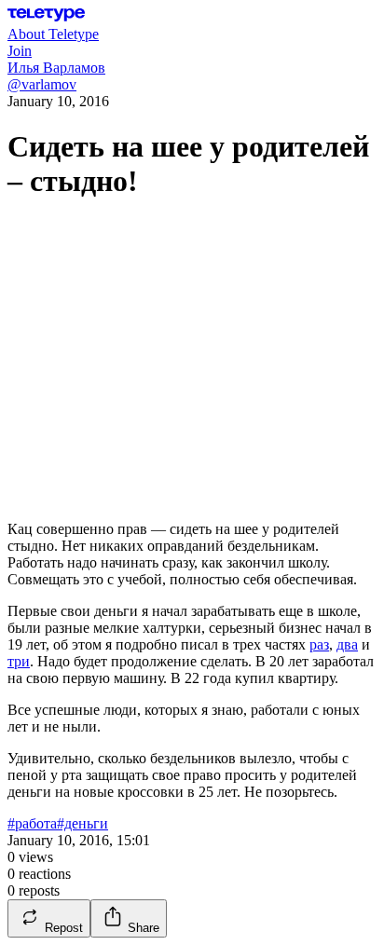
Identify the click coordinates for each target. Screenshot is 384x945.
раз (319, 644)
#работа (32, 823)
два (347, 644)
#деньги (82, 823)
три (18, 661)
